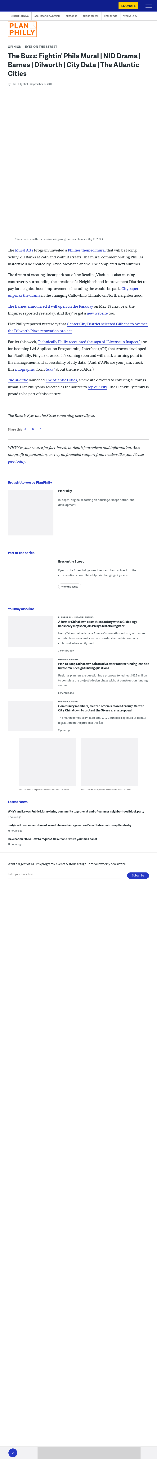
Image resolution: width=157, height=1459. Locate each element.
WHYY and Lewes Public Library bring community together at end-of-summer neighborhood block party (76, 811)
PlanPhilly (65, 491)
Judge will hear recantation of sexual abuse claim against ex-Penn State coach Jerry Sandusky (69, 825)
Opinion (15, 46)
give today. (17, 461)
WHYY (14, 6)
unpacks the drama (24, 295)
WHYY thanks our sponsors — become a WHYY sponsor (44, 789)
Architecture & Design (47, 16)
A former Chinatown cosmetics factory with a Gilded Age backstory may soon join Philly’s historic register (97, 623)
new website (97, 313)
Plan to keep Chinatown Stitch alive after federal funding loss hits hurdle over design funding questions (103, 665)
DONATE (129, 5)
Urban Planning (20, 16)
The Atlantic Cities (61, 380)
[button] (12, 1452)
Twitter (33, 429)
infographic (25, 369)
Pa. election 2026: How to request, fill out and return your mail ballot (52, 839)
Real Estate (110, 16)
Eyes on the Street (41, 46)
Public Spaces (91, 16)
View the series (69, 586)
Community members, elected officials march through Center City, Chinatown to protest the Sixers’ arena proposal (101, 708)
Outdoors (71, 16)
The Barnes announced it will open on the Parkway (50, 306)
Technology (130, 16)
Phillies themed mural (87, 250)
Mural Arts (24, 250)
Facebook (25, 429)
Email (40, 429)
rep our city (97, 387)
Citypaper (129, 288)
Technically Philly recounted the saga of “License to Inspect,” (89, 341)
